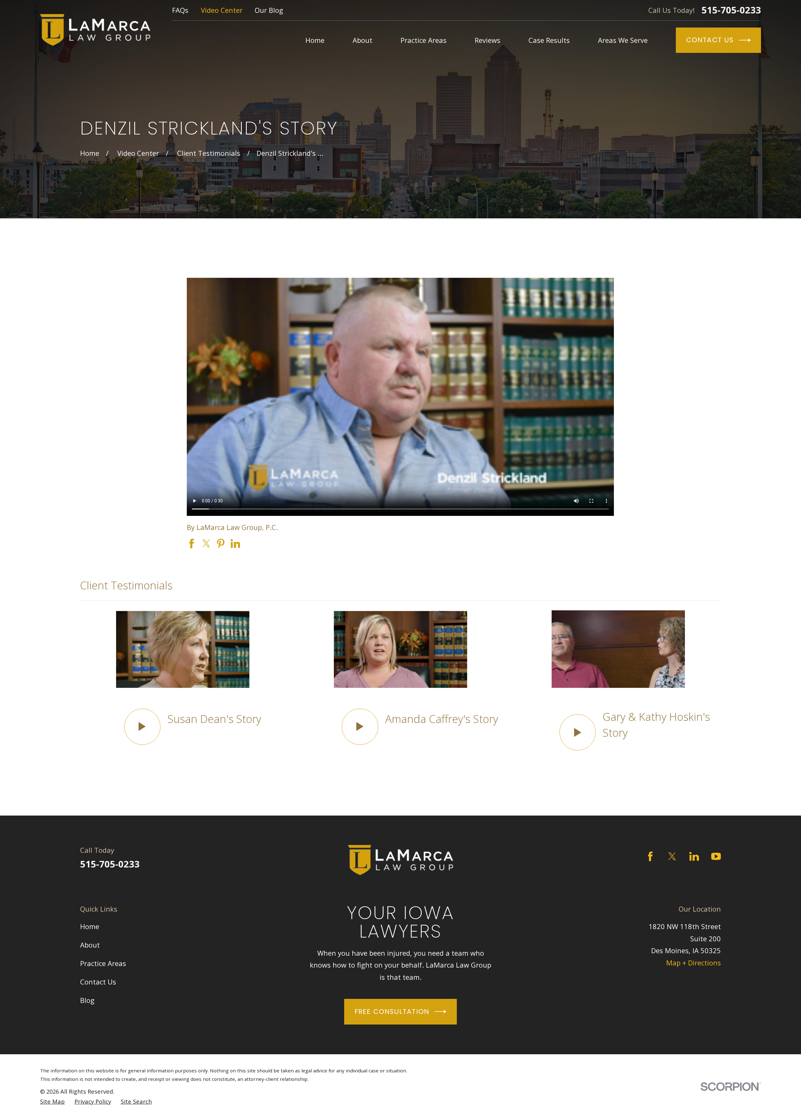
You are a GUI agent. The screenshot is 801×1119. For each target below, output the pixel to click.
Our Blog (269, 10)
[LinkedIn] (694, 856)
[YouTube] (716, 856)
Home (89, 926)
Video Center (221, 10)
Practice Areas (103, 963)
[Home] (95, 30)
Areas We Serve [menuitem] (623, 40)
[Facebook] (650, 856)
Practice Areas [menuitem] (423, 40)
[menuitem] (52, 1101)
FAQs (180, 10)
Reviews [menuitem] (487, 40)
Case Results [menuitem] (549, 40)
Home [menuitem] (314, 40)
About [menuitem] (362, 40)
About (90, 944)
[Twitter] (672, 856)
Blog (87, 1000)
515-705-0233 (731, 10)
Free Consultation (392, 1011)
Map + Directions (693, 962)
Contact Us (709, 40)
